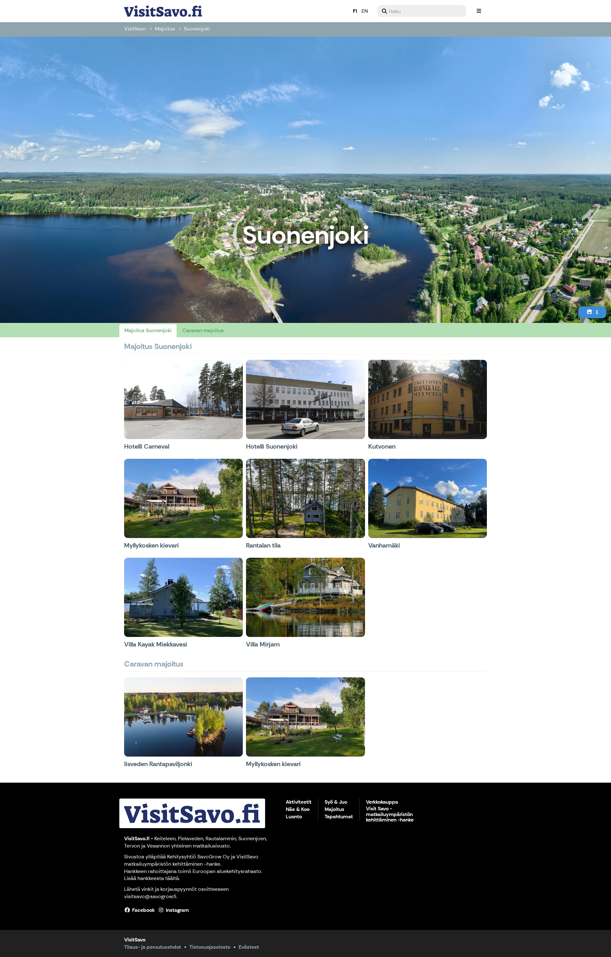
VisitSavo (135, 28)
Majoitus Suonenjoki (148, 330)
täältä (172, 878)
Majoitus (165, 28)
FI (355, 11)
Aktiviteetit (299, 802)
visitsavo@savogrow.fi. (150, 896)
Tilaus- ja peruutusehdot (152, 947)
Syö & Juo (336, 802)
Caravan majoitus (203, 330)
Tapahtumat (339, 817)
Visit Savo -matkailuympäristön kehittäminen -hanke (390, 814)
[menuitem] (421, 11)
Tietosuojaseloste (209, 947)
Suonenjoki (197, 28)
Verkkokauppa (382, 802)
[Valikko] (479, 11)
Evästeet (249, 947)
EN (365, 11)
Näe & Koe (298, 810)
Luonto (294, 817)
